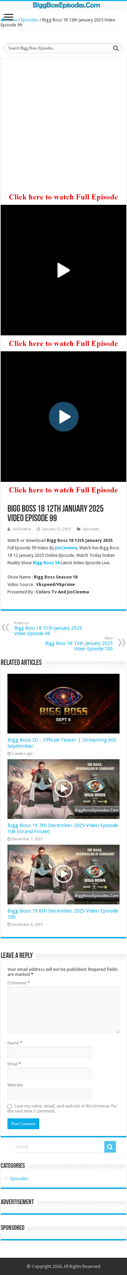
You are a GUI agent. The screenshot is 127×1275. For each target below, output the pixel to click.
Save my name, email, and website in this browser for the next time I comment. (62, 1108)
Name (14, 1042)
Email (14, 1063)
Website (15, 1084)
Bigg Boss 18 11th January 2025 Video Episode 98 (48, 628)
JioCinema (22, 529)
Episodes (30, 19)
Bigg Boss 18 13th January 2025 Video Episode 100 (79, 643)
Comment (18, 982)
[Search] (116, 48)
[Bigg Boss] (63, 5)
